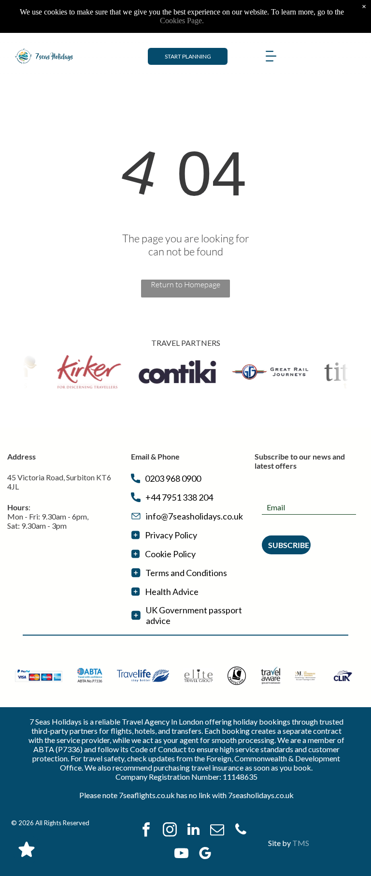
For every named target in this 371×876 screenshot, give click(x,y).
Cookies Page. (182, 20)
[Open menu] (271, 56)
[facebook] (146, 831)
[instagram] (169, 831)
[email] (217, 831)
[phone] (240, 831)
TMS (300, 842)
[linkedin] (193, 831)
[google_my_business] (205, 854)
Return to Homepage (185, 284)
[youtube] (181, 854)
